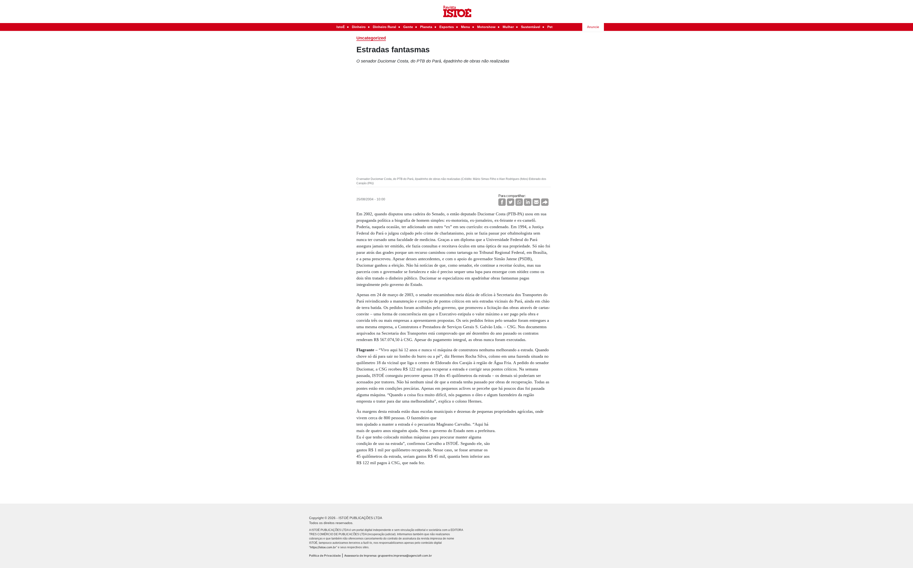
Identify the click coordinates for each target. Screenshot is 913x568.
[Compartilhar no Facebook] (502, 202)
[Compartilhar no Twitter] (510, 202)
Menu (465, 27)
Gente (408, 27)
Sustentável (530, 27)
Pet (550, 27)
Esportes (446, 27)
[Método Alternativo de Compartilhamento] (545, 202)
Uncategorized (371, 38)
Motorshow (486, 27)
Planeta (426, 27)
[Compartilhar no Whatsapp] (519, 202)
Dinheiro (359, 27)
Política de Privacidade (325, 555)
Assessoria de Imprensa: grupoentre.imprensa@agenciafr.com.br (388, 555)
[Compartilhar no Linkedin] (527, 202)
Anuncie (593, 27)
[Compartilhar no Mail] (536, 202)
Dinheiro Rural (384, 27)
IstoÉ (340, 27)
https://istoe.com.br (323, 547)
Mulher (508, 27)
